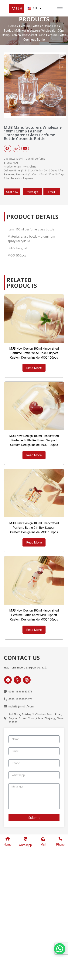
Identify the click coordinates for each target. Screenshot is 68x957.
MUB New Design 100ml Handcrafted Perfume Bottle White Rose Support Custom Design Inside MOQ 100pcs (34, 353)
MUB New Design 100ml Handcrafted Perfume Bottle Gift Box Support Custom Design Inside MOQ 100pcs (34, 527)
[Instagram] (27, 680)
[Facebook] (8, 680)
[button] (7, 148)
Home (12, 26)
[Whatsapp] (17, 680)
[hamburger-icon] (60, 8)
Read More (34, 368)
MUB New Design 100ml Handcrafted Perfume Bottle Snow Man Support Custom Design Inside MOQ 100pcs (34, 615)
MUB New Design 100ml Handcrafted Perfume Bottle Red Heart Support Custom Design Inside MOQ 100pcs (34, 440)
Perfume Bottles (30, 26)
